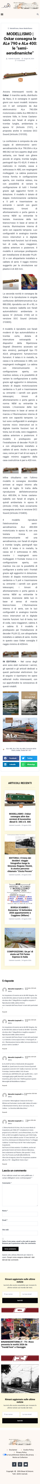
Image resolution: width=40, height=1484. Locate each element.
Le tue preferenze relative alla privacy (20, 1455)
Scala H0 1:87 (26, 750)
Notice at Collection (20, 1457)
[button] (2, 14)
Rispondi (4, 1012)
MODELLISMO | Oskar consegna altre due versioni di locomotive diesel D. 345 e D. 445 (20, 817)
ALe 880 (22, 748)
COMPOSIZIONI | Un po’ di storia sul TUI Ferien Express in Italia (20, 954)
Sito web (5, 1230)
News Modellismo (25, 28)
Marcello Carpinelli (14, 989)
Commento (7, 1183)
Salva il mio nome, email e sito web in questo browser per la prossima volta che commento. (19, 1242)
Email (5, 1220)
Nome (5, 1211)
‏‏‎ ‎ (1, 1351)
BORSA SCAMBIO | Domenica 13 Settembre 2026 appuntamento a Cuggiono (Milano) (20, 911)
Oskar (18, 750)
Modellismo (14, 28)
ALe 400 (9, 748)
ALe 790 (16, 748)
